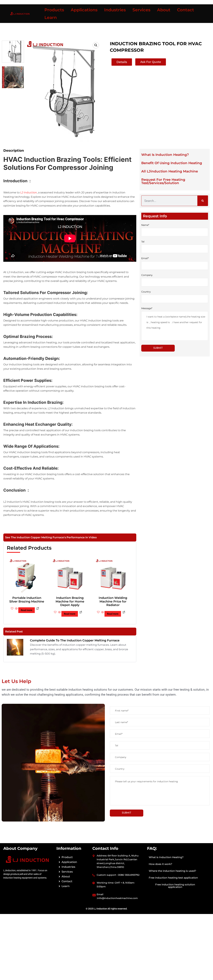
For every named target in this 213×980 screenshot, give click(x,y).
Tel (142, 241)
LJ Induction (28, 192)
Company (147, 275)
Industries (115, 9)
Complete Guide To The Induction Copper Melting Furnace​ (74, 640)
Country (146, 291)
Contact (185, 9)
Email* (145, 258)
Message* (146, 308)
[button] (96, 45)
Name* (145, 225)
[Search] (202, 201)
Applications (84, 9)
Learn (50, 17)
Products (54, 9)
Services (141, 9)
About (163, 9)
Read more (26, 610)
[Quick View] (16, 608)
